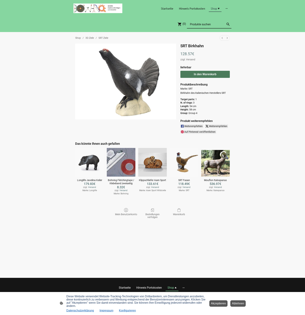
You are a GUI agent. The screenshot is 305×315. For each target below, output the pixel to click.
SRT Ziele (103, 37)
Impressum (106, 310)
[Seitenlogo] (97, 8)
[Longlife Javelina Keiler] (89, 162)
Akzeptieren (218, 303)
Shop (78, 37)
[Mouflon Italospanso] (215, 162)
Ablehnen (238, 303)
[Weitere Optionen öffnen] (226, 8)
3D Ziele (89, 37)
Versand (190, 59)
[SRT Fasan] (184, 162)
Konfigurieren (127, 310)
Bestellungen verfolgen (152, 216)
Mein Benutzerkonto (126, 214)
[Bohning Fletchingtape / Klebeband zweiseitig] (121, 162)
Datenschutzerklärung (80, 310)
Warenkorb (179, 214)
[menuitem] (222, 38)
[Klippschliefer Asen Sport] (152, 162)
